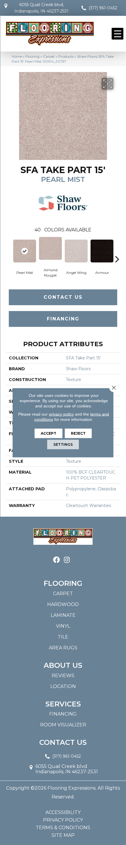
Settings (63, 444)
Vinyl (63, 626)
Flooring (32, 56)
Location (63, 686)
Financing (63, 319)
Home (17, 56)
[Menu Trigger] (117, 34)
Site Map (63, 835)
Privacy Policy (63, 820)
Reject (78, 433)
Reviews (63, 675)
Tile (63, 637)
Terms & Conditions (63, 827)
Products (66, 56)
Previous (8, 250)
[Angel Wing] (76, 251)
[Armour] (102, 251)
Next (117, 250)
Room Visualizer (63, 725)
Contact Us (63, 297)
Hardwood (63, 604)
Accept (48, 433)
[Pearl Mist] (25, 251)
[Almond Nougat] (50, 248)
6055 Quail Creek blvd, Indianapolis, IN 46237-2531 (41, 8)
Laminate (63, 615)
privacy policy (61, 414)
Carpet (49, 56)
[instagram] (67, 560)
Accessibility (63, 812)
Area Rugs (63, 648)
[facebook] (56, 560)
